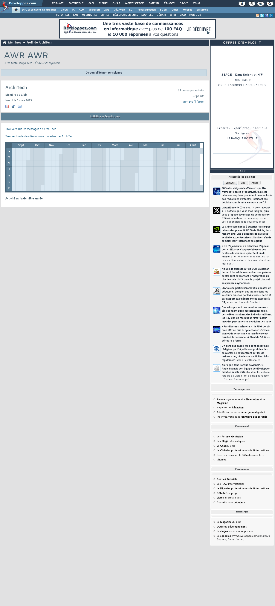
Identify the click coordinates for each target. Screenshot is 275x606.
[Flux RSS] (257, 15)
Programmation (147, 9)
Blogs (103, 3)
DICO (182, 15)
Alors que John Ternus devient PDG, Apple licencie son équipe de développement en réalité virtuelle (246, 372)
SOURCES (147, 15)
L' (222, 459)
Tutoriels (76, 3)
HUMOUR (195, 15)
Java (106, 9)
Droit (183, 3)
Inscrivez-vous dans (242, 416)
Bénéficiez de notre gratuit (241, 412)
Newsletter (134, 3)
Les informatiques (231, 441)
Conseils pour (231, 502)
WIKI (173, 15)
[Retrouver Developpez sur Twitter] (262, 15)
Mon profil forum (193, 102)
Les (230, 436)
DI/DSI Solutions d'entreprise (39, 9)
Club (196, 3)
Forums (57, 3)
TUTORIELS (63, 15)
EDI (131, 9)
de (231, 526)
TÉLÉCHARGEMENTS (125, 15)
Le (221, 446)
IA (73, 9)
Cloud (64, 9)
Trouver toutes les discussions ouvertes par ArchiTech (39, 136)
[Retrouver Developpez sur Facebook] (266, 15)
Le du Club (229, 522)
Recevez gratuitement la (238, 399)
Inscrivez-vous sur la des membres (240, 455)
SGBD (163, 9)
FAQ (91, 3)
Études (169, 3)
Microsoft (94, 9)
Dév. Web (119, 9)
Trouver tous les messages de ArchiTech (30, 129)
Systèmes (202, 9)
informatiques (229, 497)
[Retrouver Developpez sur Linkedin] (271, 15)
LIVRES (105, 15)
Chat (116, 3)
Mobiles (187, 9)
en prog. (227, 493)
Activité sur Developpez (105, 116)
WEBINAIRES (89, 15)
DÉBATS (162, 15)
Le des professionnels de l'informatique (243, 450)
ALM (81, 9)
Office (175, 9)
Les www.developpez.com (235, 531)
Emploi (153, 3)
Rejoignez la (230, 407)
